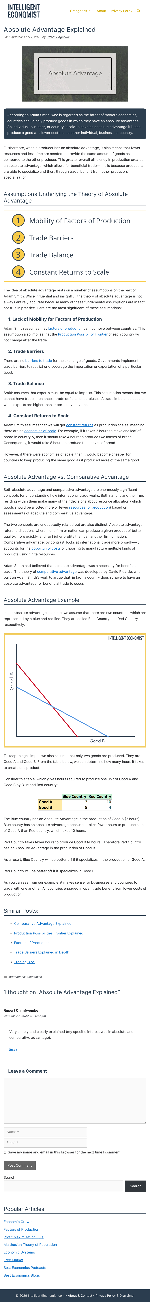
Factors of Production (32, 943)
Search (9, 1177)
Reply (13, 1049)
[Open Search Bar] (139, 11)
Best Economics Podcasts (25, 1268)
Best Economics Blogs (22, 1275)
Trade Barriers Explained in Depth (41, 952)
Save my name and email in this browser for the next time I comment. (64, 1152)
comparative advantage (57, 571)
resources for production (89, 507)
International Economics (25, 977)
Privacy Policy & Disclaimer (115, 1295)
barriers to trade (38, 361)
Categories (78, 11)
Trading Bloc (24, 962)
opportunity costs (46, 548)
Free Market (13, 1260)
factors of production (65, 328)
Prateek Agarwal (58, 37)
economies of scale (40, 431)
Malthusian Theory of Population (30, 1245)
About (101, 11)
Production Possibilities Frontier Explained (48, 933)
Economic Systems (19, 1252)
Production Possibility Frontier (83, 334)
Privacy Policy (121, 11)
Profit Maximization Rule (24, 1237)
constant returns (79, 425)
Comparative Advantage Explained (43, 923)
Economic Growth (18, 1222)
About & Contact (80, 1295)
